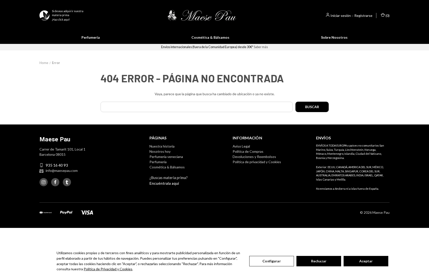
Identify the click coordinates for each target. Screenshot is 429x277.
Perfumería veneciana (166, 156)
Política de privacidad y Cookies (257, 162)
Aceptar (366, 261)
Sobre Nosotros (334, 37)
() (387, 15)
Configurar (271, 261)
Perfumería (90, 37)
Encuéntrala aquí (164, 183)
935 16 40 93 (57, 165)
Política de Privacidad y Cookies (108, 269)
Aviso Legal (241, 146)
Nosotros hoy (160, 151)
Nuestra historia (162, 146)
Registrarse (363, 15)
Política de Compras (248, 151)
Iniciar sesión (340, 15)
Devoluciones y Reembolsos (254, 156)
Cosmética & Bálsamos (210, 37)
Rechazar (318, 261)
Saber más (261, 47)
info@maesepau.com (62, 170)
